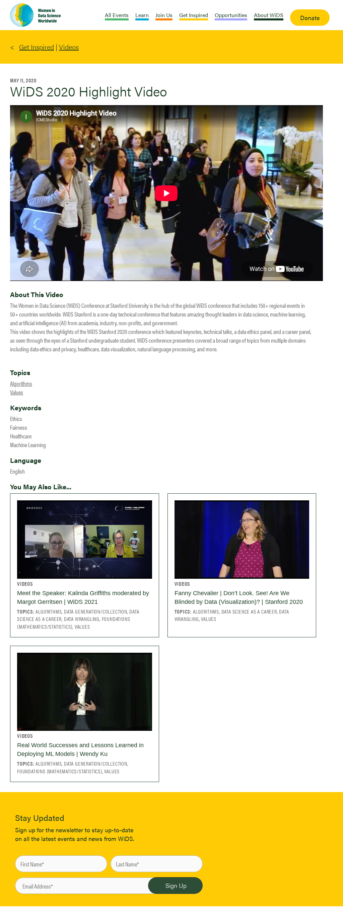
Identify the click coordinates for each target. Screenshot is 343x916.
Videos (69, 47)
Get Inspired (36, 47)
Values (16, 392)
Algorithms (21, 383)
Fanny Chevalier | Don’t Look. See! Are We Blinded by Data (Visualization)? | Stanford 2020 (239, 597)
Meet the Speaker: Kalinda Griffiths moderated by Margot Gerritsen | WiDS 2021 (83, 597)
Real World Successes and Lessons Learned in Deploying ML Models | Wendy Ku (80, 749)
